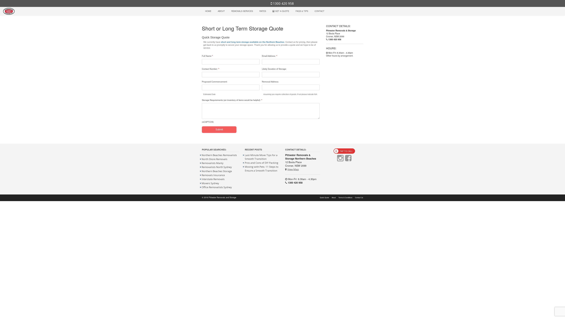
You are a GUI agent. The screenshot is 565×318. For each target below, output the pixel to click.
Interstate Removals (213, 179)
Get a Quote (282, 11)
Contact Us (359, 197)
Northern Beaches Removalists (219, 155)
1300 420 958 (283, 3)
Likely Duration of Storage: (274, 69)
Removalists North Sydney (217, 167)
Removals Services (242, 11)
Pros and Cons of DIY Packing (261, 162)
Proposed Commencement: (214, 82)
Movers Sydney (210, 183)
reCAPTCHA (207, 122)
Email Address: (269, 56)
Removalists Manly (212, 163)
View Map (293, 169)
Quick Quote (324, 197)
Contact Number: (210, 69)
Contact (319, 11)
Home (208, 11)
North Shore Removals (214, 159)
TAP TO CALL (346, 151)
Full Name (207, 56)
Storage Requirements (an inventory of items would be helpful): (232, 100)
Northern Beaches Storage (217, 171)
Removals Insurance (213, 175)
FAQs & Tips (302, 11)
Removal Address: (270, 82)
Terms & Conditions (345, 197)
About (221, 11)
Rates (262, 11)
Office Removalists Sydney (217, 187)
